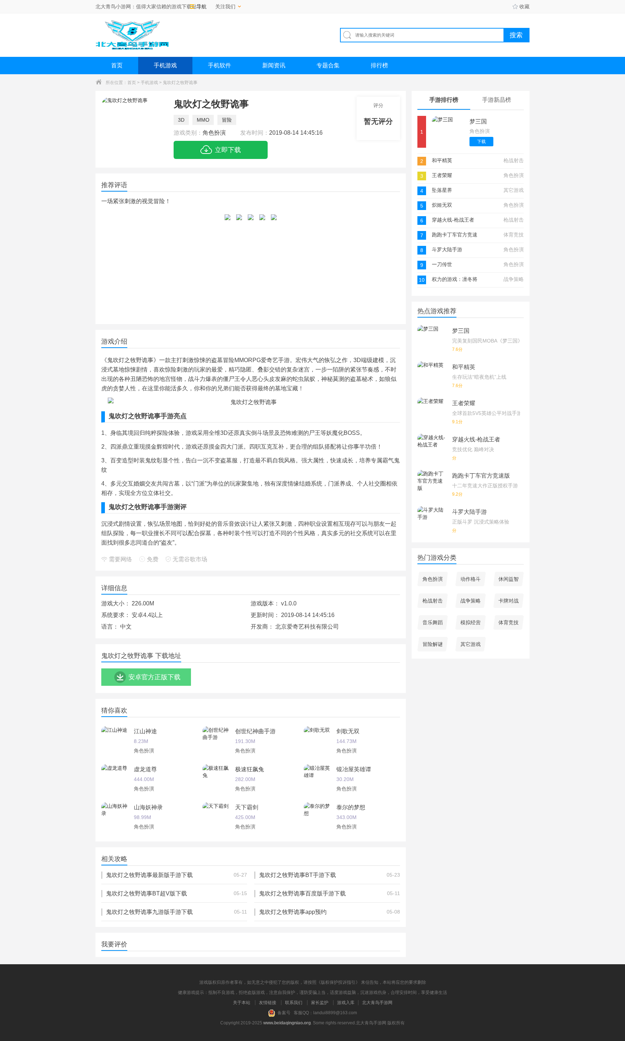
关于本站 (241, 1002)
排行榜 (379, 65)
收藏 (524, 6)
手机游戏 (165, 65)
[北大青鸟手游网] (132, 35)
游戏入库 (345, 1002)
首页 (117, 65)
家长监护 (319, 1002)
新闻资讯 (273, 65)
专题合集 (328, 65)
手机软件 (219, 65)
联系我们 (293, 1002)
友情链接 (267, 1002)
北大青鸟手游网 (377, 1002)
